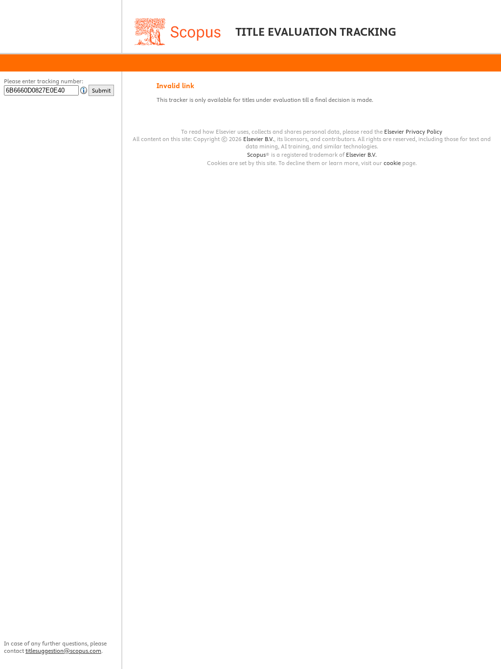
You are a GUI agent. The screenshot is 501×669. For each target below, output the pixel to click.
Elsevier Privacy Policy (413, 131)
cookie (392, 163)
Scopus (256, 154)
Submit (101, 90)
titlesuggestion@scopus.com (63, 650)
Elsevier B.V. (258, 139)
